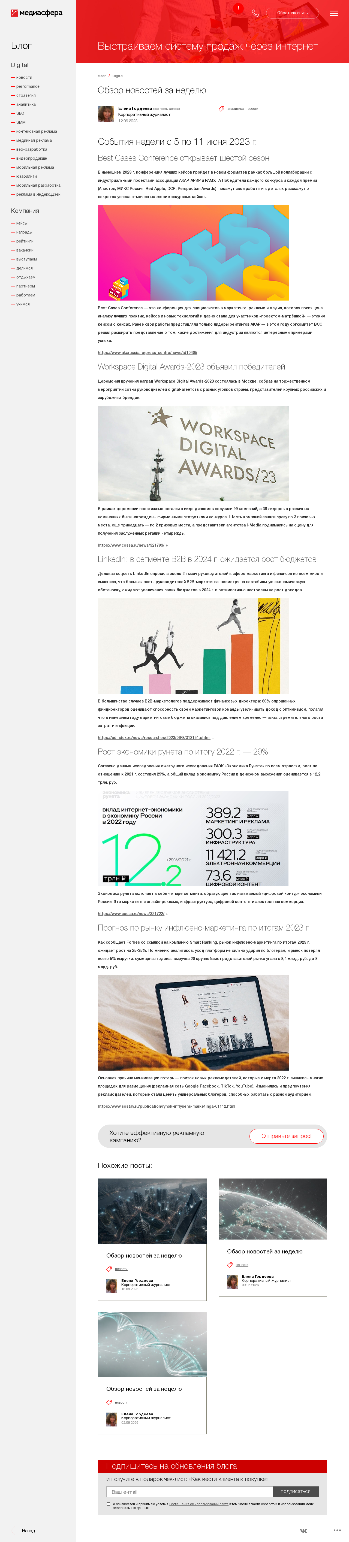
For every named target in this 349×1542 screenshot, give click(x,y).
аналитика (235, 108)
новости (252, 108)
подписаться (296, 1491)
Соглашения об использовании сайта (198, 1504)
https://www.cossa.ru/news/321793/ (131, 545)
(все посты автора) (166, 108)
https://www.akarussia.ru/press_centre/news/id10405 (147, 353)
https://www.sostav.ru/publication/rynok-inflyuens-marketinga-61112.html (166, 1106)
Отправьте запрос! (286, 1136)
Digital (118, 76)
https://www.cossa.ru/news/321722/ (131, 914)
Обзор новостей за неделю (144, 1256)
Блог (102, 76)
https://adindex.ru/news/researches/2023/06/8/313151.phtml (154, 738)
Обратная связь (292, 13)
